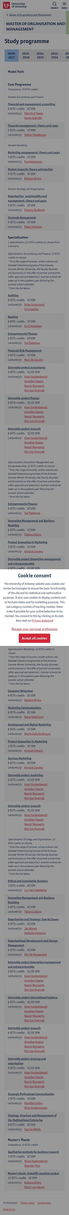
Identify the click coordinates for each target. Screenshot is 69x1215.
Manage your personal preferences (35, 629)
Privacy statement (42, 620)
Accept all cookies (34, 638)
